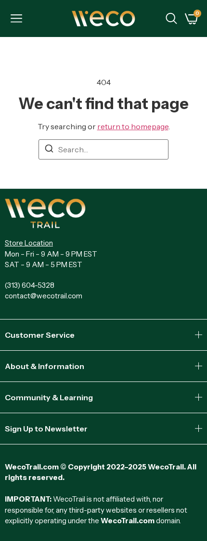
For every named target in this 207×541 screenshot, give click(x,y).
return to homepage (132, 126)
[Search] (49, 150)
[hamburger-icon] (16, 20)
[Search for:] (103, 149)
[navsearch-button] (171, 19)
